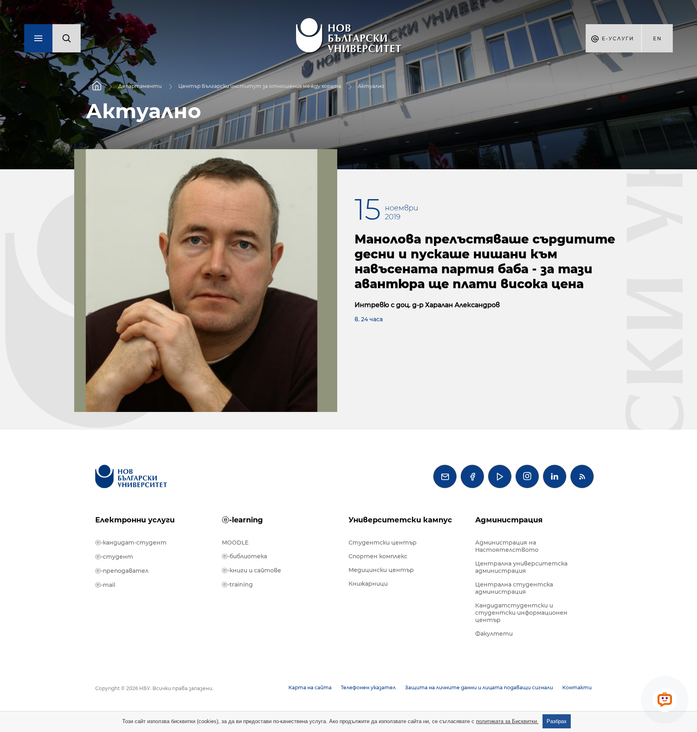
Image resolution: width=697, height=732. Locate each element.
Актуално (371, 86)
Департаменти (140, 86)
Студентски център (382, 542)
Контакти (577, 687)
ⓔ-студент (114, 556)
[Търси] (66, 38)
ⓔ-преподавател (121, 570)
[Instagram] (527, 476)
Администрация (509, 520)
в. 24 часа (369, 319)
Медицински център (381, 570)
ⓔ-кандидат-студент (131, 542)
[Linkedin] (554, 476)
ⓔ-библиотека (244, 556)
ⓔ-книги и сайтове (251, 570)
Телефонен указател (368, 687)
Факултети (494, 633)
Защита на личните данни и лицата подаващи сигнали (479, 687)
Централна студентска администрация (514, 588)
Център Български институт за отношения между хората (259, 86)
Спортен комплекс (377, 556)
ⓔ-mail (105, 585)
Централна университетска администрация (521, 567)
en (657, 38)
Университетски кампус (400, 520)
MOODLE (235, 542)
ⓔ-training (237, 584)
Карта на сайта (310, 687)
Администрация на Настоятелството (506, 546)
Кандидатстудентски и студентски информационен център (521, 613)
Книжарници (368, 583)
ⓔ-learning (242, 520)
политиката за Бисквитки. (507, 721)
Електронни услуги (135, 520)
